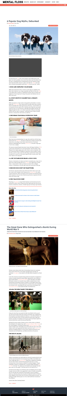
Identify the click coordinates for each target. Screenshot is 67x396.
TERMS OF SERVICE (15, 392)
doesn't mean (16, 104)
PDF (40, 147)
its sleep (27, 162)
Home (10, 218)
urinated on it (37, 328)
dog (18, 78)
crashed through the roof (34, 325)
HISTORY (53, 2)
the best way (28, 143)
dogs (28, 84)
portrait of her (22, 360)
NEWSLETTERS (35, 391)
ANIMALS (14, 218)
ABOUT (13, 391)
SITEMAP (34, 392)
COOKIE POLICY (52, 391)
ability (40, 91)
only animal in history (13, 286)
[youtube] (65, 4)
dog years (18, 140)
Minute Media (31, 395)
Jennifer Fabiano (11, 23)
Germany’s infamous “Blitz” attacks (33, 324)
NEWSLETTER (26, 2)
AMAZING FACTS (33, 2)
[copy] (15, 25)
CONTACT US (23, 391)
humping (16, 182)
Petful (34, 82)
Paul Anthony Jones (11, 233)
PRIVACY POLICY (43, 391)
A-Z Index (42, 392)
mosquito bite (33, 172)
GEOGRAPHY (47, 2)
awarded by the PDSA (22, 279)
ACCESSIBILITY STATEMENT (25, 392)
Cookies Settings (52, 392)
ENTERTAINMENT (40, 2)
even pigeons (16, 273)
